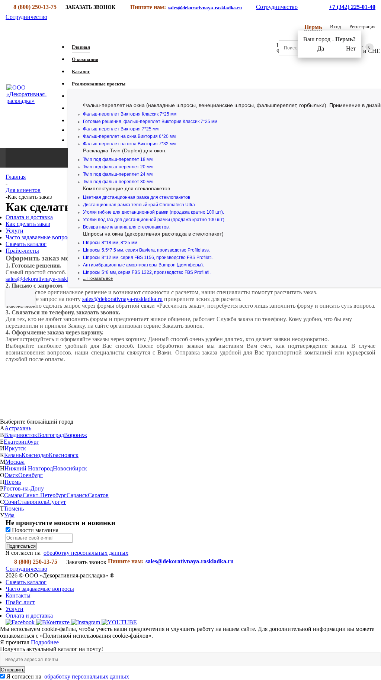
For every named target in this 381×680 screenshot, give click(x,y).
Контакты (18, 595)
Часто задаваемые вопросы (40, 589)
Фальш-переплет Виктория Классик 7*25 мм (129, 114)
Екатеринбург (21, 441)
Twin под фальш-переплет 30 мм (118, 181)
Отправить (13, 670)
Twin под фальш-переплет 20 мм (118, 166)
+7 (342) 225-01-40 (352, 7)
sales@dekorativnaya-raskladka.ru (205, 7)
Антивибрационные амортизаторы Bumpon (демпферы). (143, 265)
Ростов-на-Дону (23, 488)
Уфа (9, 515)
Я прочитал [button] (15, 642)
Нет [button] (351, 48)
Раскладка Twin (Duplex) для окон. (125, 150)
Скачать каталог (26, 582)
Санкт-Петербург (45, 495)
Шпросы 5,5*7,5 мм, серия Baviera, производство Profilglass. (146, 250)
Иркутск (15, 448)
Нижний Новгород (28, 468)
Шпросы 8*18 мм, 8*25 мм (110, 242)
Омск (11, 475)
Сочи (10, 502)
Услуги (14, 609)
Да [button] (320, 48)
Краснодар (35, 455)
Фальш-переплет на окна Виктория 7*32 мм (129, 143)
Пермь (12, 482)
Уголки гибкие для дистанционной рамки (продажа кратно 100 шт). (153, 212)
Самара (13, 495)
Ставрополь (32, 502)
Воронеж (75, 435)
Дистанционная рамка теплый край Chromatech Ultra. (139, 204)
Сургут (57, 502)
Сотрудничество (277, 7)
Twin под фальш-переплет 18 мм (118, 159)
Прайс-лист (20, 602)
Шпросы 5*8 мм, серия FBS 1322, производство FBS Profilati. (147, 272)
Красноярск (64, 455)
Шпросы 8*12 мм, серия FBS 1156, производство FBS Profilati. (148, 257)
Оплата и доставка (29, 615)
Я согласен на (67, 676)
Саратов (98, 495)
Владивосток (20, 435)
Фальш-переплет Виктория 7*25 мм (121, 129)
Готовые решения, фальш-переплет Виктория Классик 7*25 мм (150, 121)
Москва (15, 462)
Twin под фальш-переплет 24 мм (118, 174)
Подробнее (45, 642)
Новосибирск (70, 468)
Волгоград (50, 435)
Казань (13, 455)
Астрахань (17, 428)
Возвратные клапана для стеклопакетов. (126, 227)
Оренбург (30, 475)
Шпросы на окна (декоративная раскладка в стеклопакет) (153, 234)
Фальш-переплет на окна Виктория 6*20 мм (129, 136)
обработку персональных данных (86, 553)
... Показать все (98, 278)
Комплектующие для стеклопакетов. (127, 188)
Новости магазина (34, 530)
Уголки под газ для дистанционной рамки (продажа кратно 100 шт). (154, 219)
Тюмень (14, 508)
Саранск (77, 495)
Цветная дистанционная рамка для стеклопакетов (136, 197)
